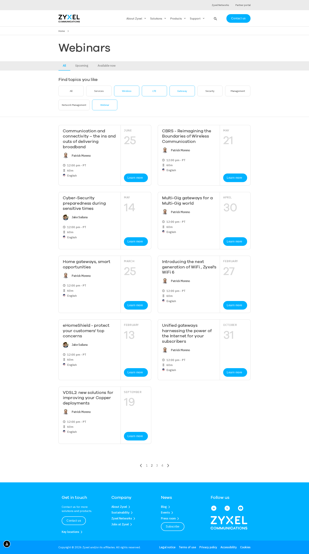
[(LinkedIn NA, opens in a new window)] (213, 508)
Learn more (135, 177)
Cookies (245, 547)
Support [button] (197, 18)
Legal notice (167, 547)
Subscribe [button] (173, 526)
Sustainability (120, 512)
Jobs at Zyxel (120, 524)
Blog (164, 507)
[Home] (69, 18)
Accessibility (228, 547)
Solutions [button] (158, 18)
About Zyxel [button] (136, 18)
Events (165, 512)
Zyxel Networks (121, 518)
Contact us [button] (74, 520)
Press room (168, 518)
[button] (215, 18)
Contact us (238, 18)
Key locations (70, 532)
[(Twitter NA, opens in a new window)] (227, 508)
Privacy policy (208, 547)
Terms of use (187, 547)
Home (61, 31)
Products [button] (178, 18)
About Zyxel (119, 507)
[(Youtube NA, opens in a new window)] (240, 508)
